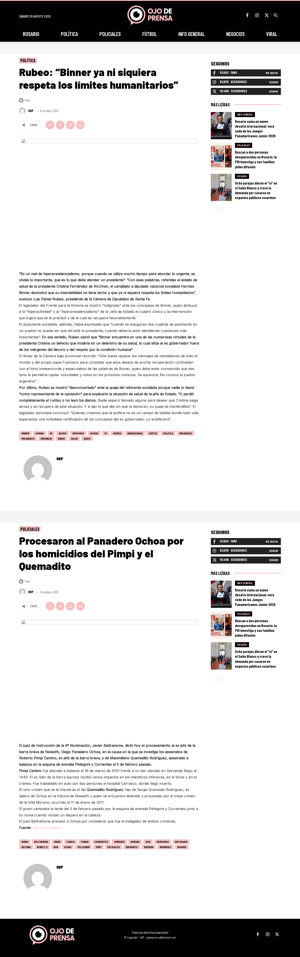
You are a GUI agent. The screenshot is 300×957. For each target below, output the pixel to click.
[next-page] (220, 209)
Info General (245, 114)
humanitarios (135, 433)
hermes (117, 433)
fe (105, 433)
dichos (62, 433)
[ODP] (23, 110)
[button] (275, 15)
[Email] (80, 125)
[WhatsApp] (70, 125)
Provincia (46, 438)
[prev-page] (213, 209)
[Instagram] (257, 15)
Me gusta (272, 73)
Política (28, 60)
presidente (28, 438)
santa (87, 438)
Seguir (273, 82)
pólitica (168, 433)
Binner (25, 433)
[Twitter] (266, 15)
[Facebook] (247, 15)
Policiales (243, 145)
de (51, 433)
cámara (39, 433)
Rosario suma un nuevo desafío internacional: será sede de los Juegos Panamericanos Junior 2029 (255, 128)
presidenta (185, 433)
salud (74, 438)
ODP (30, 110)
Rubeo (61, 438)
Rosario (242, 176)
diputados (78, 433)
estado (94, 433)
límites (153, 433)
